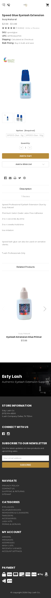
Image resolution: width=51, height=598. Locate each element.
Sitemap (6, 494)
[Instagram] (8, 433)
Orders (6, 537)
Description (26, 188)
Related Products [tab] (25, 267)
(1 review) (20, 28)
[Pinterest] (24, 178)
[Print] (15, 178)
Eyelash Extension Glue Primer (24, 337)
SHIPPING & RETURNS (13, 491)
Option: (25, 130)
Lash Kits (7, 521)
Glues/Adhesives (11, 510)
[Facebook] (5, 178)
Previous (3, 309)
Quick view (24, 301)
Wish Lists (7, 545)
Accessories (9, 518)
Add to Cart (26, 308)
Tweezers (7, 515)
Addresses (8, 542)
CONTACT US (8, 488)
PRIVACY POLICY (10, 485)
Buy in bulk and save (24, 43)
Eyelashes (8, 507)
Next (45, 309)
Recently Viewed (11, 548)
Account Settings (12, 551)
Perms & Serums (11, 524)
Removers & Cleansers (15, 512)
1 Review (25, 196)
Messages (7, 540)
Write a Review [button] (32, 28)
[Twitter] (19, 178)
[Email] (10, 178)
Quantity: (25, 143)
